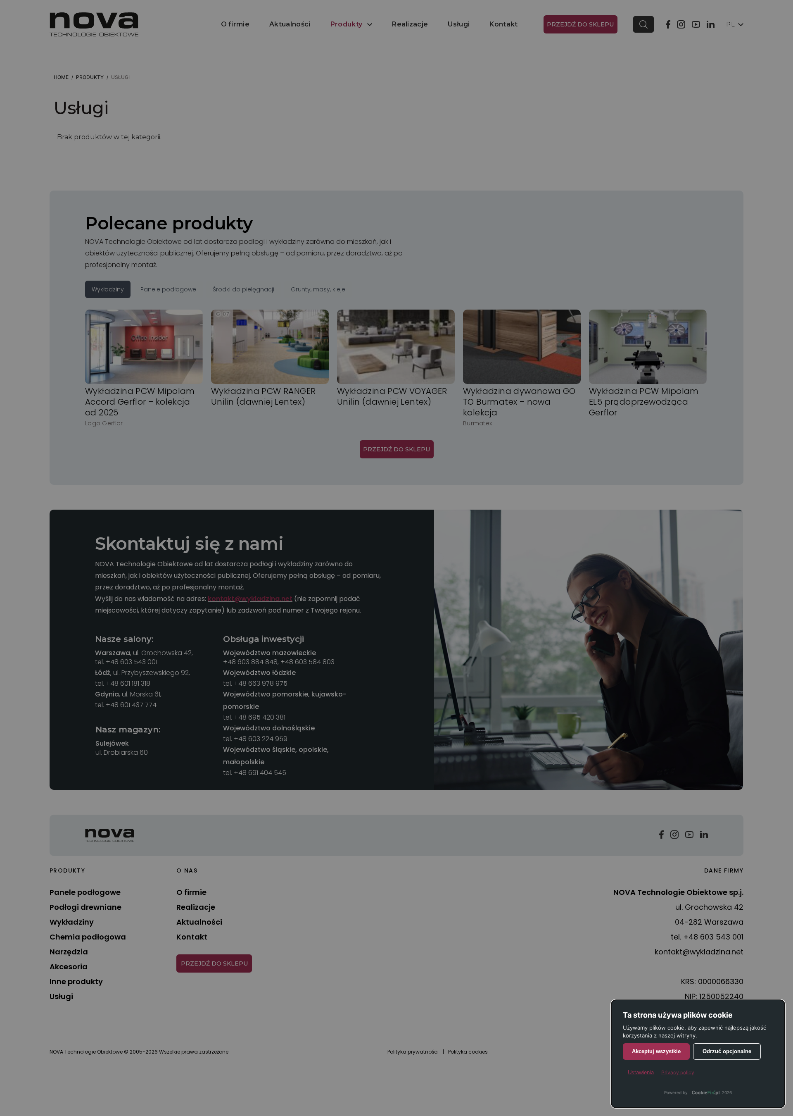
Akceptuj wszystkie (656, 1051)
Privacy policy (677, 1072)
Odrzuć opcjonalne (727, 1051)
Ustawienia (641, 1072)
